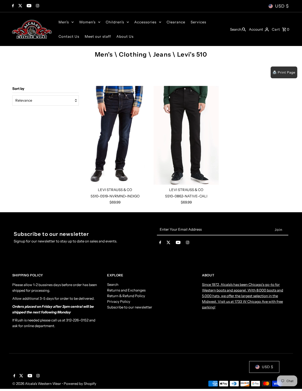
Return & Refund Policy (126, 296)
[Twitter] (19, 6)
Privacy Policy (118, 301)
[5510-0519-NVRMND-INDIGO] (115, 135)
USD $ (282, 6)
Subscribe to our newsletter (129, 307)
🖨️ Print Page (284, 72)
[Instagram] (37, 6)
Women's (87, 22)
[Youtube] (28, 6)
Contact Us (69, 36)
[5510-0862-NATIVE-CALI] (186, 135)
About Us (125, 36)
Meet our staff (98, 36)
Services (198, 22)
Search (112, 285)
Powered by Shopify (80, 383)
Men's (64, 22)
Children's (115, 22)
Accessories (145, 22)
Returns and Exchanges (126, 290)
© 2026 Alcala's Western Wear (37, 383)
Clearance (176, 22)
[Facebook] (12, 6)
